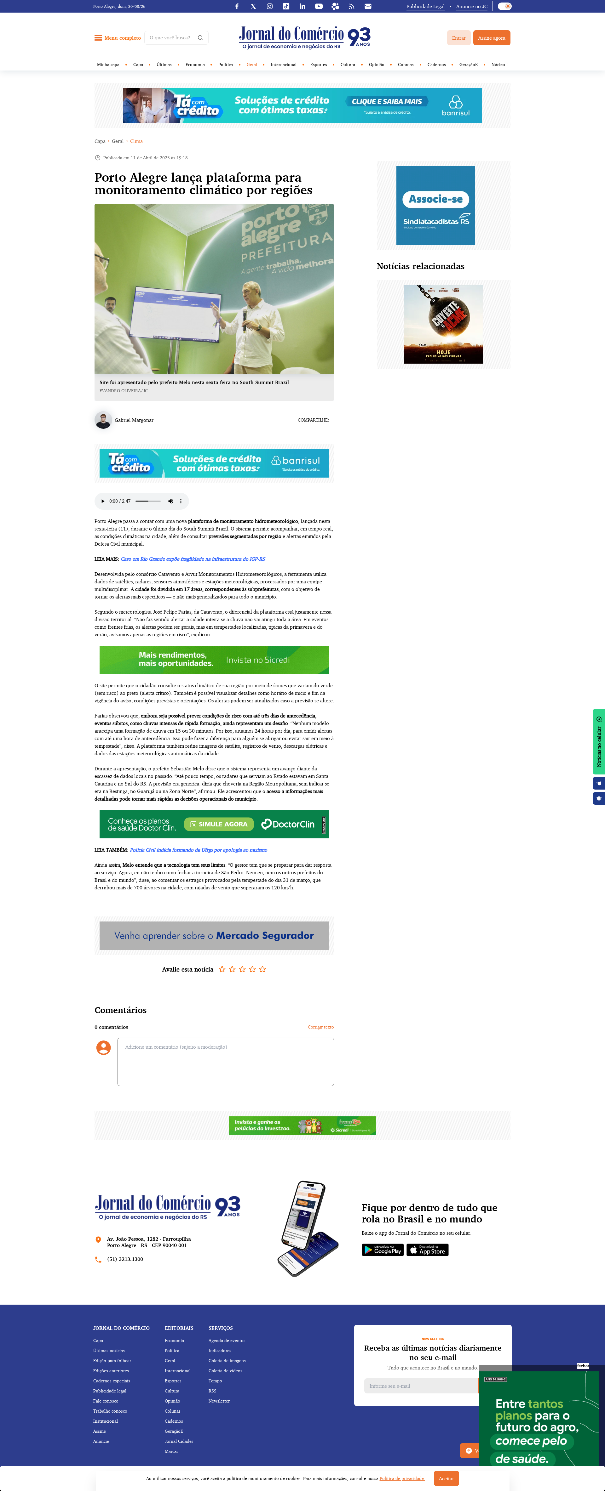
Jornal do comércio (121, 1328)
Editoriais (179, 1328)
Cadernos (437, 64)
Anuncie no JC (471, 6)
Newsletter (219, 1400)
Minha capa (108, 64)
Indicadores (220, 1350)
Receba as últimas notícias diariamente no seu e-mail (433, 1352)
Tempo (215, 1380)
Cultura (348, 64)
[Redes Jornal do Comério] (335, 6)
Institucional (105, 1421)
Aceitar (446, 1478)
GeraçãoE (468, 64)
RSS (212, 1390)
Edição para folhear (112, 1360)
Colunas (406, 64)
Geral (252, 64)
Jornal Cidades (179, 1441)
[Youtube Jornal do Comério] (319, 6)
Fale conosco (105, 1400)
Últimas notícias (109, 1350)
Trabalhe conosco (110, 1411)
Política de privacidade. (402, 1478)
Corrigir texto (321, 1026)
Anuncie (101, 1441)
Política (225, 64)
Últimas (164, 64)
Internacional (284, 64)
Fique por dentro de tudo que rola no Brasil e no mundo (430, 1213)
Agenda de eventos (227, 1340)
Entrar (459, 38)
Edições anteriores (111, 1370)
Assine (99, 1431)
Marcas (171, 1451)
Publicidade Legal (425, 6)
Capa (138, 64)
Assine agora (491, 38)
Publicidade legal (109, 1390)
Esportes (318, 64)
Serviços (221, 1328)
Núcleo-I (500, 64)
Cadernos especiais (111, 1380)
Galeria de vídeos (225, 1370)
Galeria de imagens (227, 1360)
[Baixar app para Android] (599, 798)
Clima (136, 141)
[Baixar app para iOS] (599, 783)
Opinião (376, 64)
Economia (195, 64)
